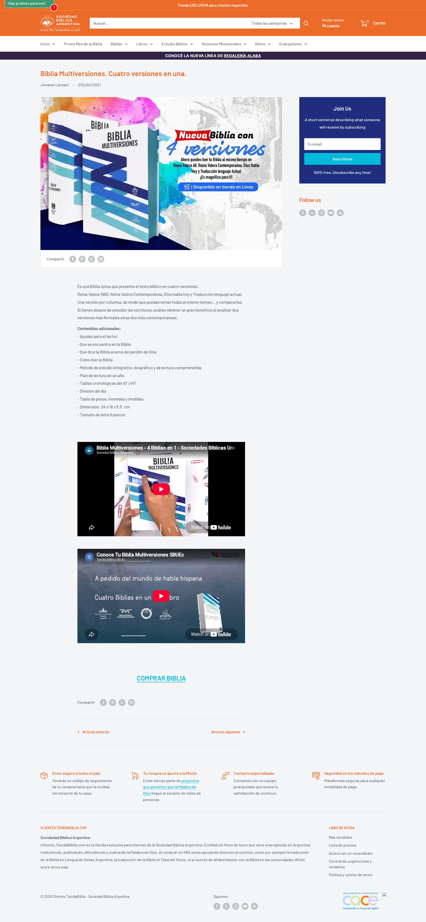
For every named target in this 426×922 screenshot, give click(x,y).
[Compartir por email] (100, 259)
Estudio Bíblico (174, 43)
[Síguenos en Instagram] (321, 213)
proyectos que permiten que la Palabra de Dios (171, 786)
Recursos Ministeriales (221, 43)
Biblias (116, 43)
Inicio (45, 43)
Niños (260, 43)
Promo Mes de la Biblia (83, 43)
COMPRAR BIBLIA (161, 678)
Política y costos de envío (351, 874)
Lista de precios (342, 845)
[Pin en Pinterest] (82, 259)
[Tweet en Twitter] (91, 259)
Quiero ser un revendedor (351, 853)
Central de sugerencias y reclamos (350, 864)
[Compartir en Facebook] (72, 259)
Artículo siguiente (225, 732)
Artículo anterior (95, 732)
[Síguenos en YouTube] (330, 213)
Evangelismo (290, 43)
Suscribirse (343, 158)
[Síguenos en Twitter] (312, 213)
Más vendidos (340, 837)
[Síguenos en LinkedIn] (340, 213)
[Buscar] (306, 23)
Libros (141, 43)
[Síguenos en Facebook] (302, 213)
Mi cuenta (330, 25)
